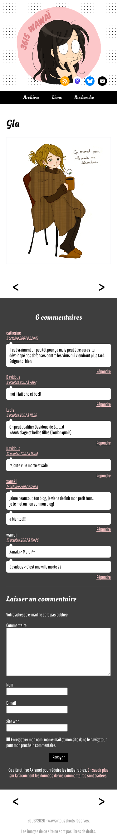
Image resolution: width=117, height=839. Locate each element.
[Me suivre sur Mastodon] (77, 81)
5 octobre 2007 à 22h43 (22, 338)
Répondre (103, 371)
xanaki (11, 481)
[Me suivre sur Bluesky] (90, 81)
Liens (57, 97)
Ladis (10, 410)
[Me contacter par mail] (102, 81)
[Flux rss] (65, 81)
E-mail (11, 703)
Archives (31, 97)
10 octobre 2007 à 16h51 (21, 453)
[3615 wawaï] (59, 45)
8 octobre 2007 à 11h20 (21, 415)
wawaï (52, 820)
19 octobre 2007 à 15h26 (22, 540)
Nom (9, 684)
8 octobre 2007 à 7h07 (21, 382)
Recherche (84, 97)
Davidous (13, 377)
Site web (12, 721)
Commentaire (16, 625)
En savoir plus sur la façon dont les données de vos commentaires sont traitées (59, 772)
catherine (13, 333)
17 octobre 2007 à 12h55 (22, 486)
